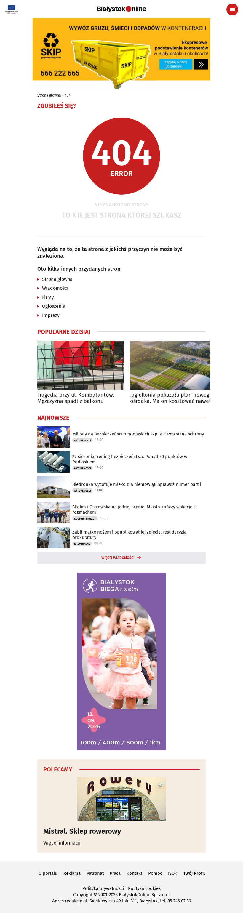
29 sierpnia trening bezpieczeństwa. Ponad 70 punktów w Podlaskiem (129, 459)
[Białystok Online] (121, 9)
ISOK (172, 873)
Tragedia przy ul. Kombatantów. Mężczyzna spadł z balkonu (75, 398)
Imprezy (51, 315)
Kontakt (134, 873)
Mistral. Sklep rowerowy (82, 831)
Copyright (82, 894)
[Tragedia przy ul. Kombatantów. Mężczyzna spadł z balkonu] (80, 365)
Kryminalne (82, 543)
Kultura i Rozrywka (86, 518)
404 (68, 95)
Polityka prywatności (103, 888)
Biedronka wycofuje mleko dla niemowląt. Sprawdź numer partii (136, 484)
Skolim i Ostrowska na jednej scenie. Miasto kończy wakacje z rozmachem (134, 509)
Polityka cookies (144, 888)
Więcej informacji (62, 843)
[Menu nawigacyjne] (232, 9)
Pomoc (155, 873)
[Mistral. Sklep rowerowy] (121, 799)
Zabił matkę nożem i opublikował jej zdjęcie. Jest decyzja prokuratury (129, 534)
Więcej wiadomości (118, 558)
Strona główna (49, 95)
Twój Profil (194, 873)
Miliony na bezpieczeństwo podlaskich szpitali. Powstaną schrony (138, 434)
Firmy (48, 297)
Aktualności (82, 440)
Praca (115, 873)
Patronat (95, 873)
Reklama (72, 873)
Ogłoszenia (53, 306)
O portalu (48, 873)
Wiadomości (55, 288)
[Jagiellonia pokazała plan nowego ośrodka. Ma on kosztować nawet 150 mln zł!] (173, 365)
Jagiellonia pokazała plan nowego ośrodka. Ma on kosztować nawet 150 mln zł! (171, 398)
